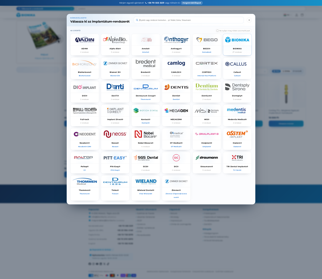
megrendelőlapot (191, 3)
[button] (84, 45)
